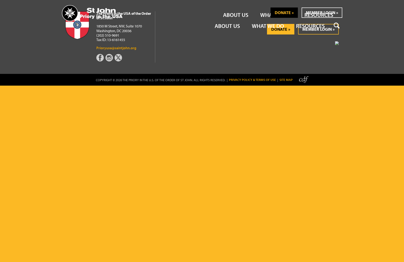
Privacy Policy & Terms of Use (252, 80)
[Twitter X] (119, 60)
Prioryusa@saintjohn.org (116, 48)
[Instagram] (109, 60)
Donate (283, 12)
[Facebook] (100, 60)
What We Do (268, 25)
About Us (227, 25)
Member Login (320, 12)
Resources (310, 25)
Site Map (286, 80)
